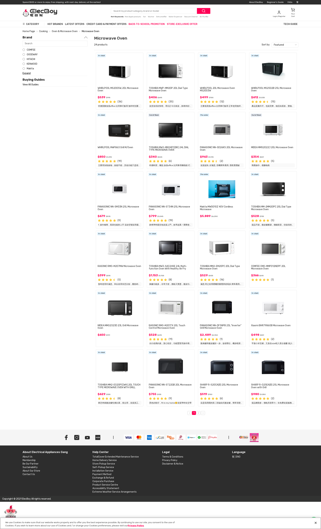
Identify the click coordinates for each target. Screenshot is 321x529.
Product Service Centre (105, 484)
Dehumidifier (161, 17)
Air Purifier (204, 17)
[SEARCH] (203, 11)
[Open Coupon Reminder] (10, 513)
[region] (160, 523)
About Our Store (31, 470)
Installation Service (102, 470)
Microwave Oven (90, 31)
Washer (151, 17)
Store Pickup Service (103, 463)
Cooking (43, 31)
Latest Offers (74, 24)
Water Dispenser (176, 17)
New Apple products (133, 17)
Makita (30, 68)
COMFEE (31, 49)
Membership (29, 460)
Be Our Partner (30, 463)
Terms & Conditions (172, 456)
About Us (27, 456)
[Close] (315, 522)
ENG (238, 456)
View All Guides (31, 84)
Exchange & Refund (103, 477)
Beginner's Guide (275, 2)
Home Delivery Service (104, 460)
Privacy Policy (169, 460)
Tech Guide (290, 24)
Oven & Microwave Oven (65, 31)
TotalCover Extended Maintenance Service (115, 456)
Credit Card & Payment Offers (106, 24)
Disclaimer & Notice (172, 463)
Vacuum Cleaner (191, 17)
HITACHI (31, 59)
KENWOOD (32, 63)
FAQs (290, 2)
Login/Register (279, 16)
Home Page (29, 31)
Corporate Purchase (103, 481)
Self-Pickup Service (103, 467)
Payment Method (101, 474)
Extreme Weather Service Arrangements (114, 491)
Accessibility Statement (105, 488)
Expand (27, 73)
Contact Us (29, 474)
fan (144, 17)
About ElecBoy (256, 2)
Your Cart (293, 15)
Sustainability (30, 467)
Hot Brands (55, 24)
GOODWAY (32, 54)
